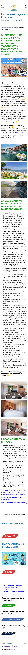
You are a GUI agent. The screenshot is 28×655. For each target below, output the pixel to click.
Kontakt (8, 633)
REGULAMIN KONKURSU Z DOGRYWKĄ (14, 503)
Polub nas (10, 536)
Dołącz (8, 572)
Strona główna (7, 27)
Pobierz (8, 605)
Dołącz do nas (14, 619)
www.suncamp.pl (18, 132)
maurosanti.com (11, 649)
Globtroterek (9, 643)
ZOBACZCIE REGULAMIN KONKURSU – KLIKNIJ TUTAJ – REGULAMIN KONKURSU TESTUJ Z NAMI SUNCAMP (13, 492)
